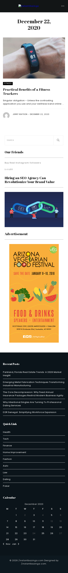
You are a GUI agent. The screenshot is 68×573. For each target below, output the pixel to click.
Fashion (7, 459)
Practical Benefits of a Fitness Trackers (26, 91)
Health (6, 432)
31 (34, 539)
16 (25, 527)
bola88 (9, 169)
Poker (6, 486)
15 (16, 527)
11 (43, 521)
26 (51, 533)
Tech (6, 438)
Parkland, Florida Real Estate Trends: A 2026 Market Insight (32, 374)
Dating (6, 479)
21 (7, 533)
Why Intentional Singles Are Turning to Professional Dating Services (32, 404)
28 (7, 539)
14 (7, 527)
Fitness (8, 83)
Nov (7, 544)
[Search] (58, 140)
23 (25, 533)
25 (43, 533)
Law (5, 472)
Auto (5, 465)
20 (60, 527)
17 (34, 527)
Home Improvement (14, 452)
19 (52, 527)
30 (25, 539)
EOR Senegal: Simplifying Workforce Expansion (29, 412)
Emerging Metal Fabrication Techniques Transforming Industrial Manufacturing (33, 384)
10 (34, 521)
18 (43, 527)
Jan (15, 544)
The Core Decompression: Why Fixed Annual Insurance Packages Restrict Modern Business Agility (33, 394)
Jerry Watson (20, 114)
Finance (7, 445)
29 (16, 539)
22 (16, 533)
